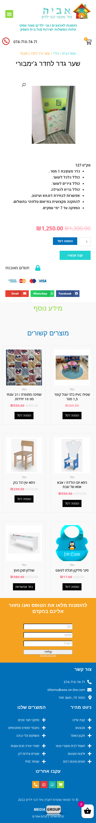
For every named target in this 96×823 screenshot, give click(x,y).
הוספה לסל (65, 241)
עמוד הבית (69, 53)
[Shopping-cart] (60, 784)
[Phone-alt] (35, 784)
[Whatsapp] (44, 784)
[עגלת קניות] (90, 42)
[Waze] (52, 784)
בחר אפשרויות (24, 587)
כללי (56, 53)
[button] (9, 14)
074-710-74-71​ (25, 41)
